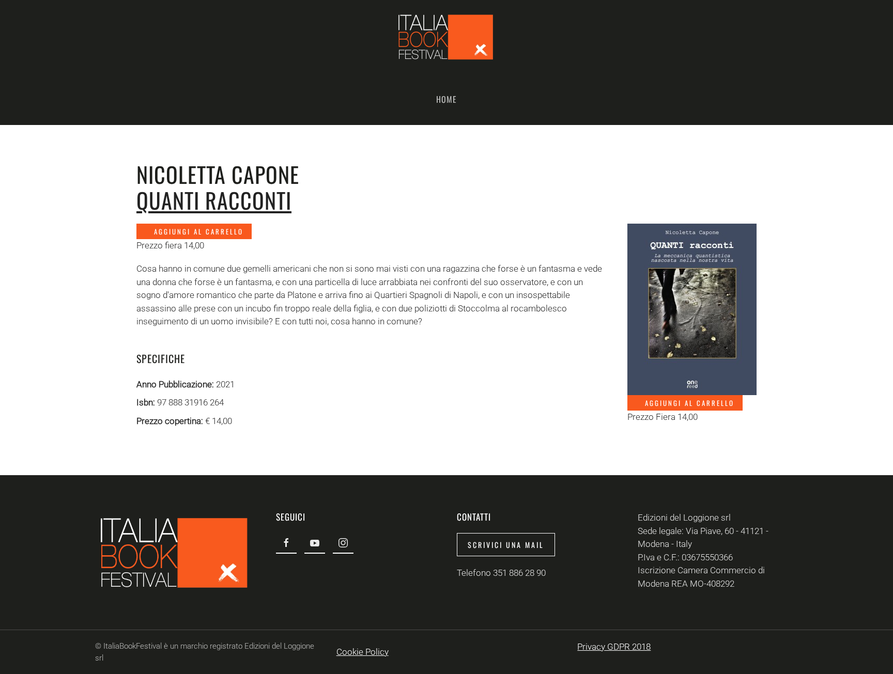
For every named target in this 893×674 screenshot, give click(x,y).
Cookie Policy (362, 652)
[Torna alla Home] (446, 36)
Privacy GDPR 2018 (614, 646)
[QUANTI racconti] (692, 308)
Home (446, 99)
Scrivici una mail (506, 544)
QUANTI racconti (213, 200)
